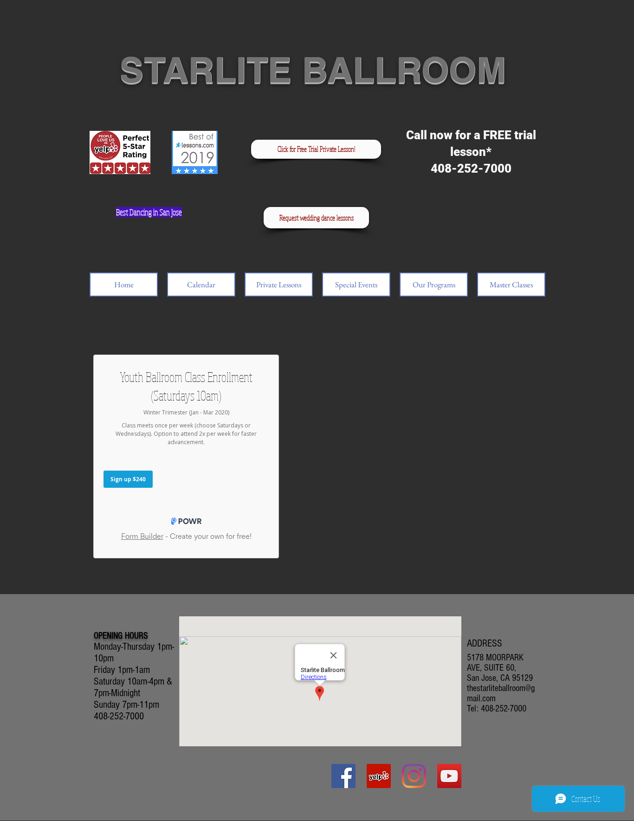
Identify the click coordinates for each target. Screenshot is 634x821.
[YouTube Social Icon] (449, 776)
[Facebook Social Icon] (343, 776)
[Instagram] (414, 776)
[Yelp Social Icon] (379, 776)
